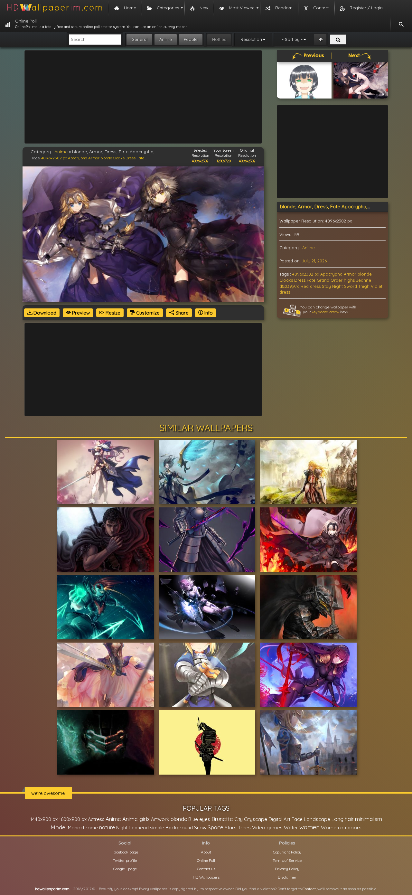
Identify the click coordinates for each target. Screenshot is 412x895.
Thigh (364, 286)
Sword (350, 286)
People (191, 39)
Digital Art (279, 819)
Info (208, 313)
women (309, 827)
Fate (140, 157)
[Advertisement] (143, 97)
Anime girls (136, 818)
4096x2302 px (54, 157)
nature (107, 827)
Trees (244, 827)
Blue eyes (199, 819)
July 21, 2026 (314, 260)
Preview (80, 313)
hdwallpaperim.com (52, 888)
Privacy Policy (287, 868)
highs (349, 280)
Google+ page (125, 868)
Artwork (160, 819)
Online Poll (206, 860)
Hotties (219, 39)
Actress (96, 819)
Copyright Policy (287, 852)
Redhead (139, 827)
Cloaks (119, 157)
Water (291, 827)
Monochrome (83, 827)
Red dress (311, 286)
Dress (131, 157)
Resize (112, 313)
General (139, 39)
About (206, 852)
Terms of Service (287, 860)
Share (181, 313)
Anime (165, 39)
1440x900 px (44, 819)
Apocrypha (77, 157)
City (238, 819)
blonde (106, 157)
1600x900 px (73, 819)
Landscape (317, 819)
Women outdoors (341, 827)
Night (121, 827)
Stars (231, 827)
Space (215, 827)
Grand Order (329, 280)
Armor (93, 157)
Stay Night (332, 286)
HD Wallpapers (206, 877)
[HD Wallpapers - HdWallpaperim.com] (54, 8)
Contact (309, 888)
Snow (200, 827)
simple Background (171, 827)
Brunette (222, 818)
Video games (267, 827)
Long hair (343, 819)
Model (59, 827)
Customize (147, 313)
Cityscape (255, 819)
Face (297, 819)
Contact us (206, 868)
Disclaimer (287, 877)
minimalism (368, 818)
